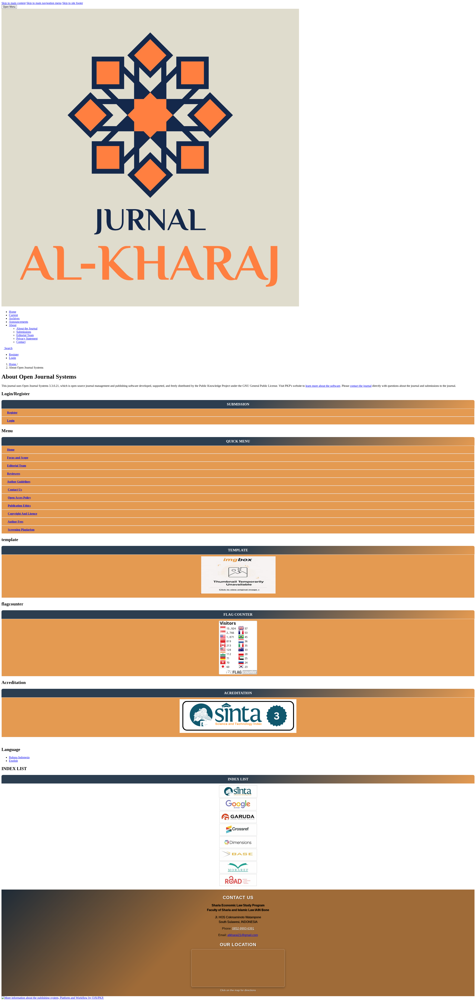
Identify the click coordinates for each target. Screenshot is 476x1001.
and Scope (21, 457)
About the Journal (26, 328)
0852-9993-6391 (243, 928)
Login (12, 357)
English (13, 760)
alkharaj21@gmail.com (242, 935)
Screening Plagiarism (21, 529)
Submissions (23, 331)
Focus (11, 457)
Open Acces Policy (19, 497)
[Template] (238, 592)
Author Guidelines (18, 481)
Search (8, 348)
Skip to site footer (72, 3)
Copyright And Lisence (22, 513)
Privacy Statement (27, 338)
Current (13, 315)
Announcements (18, 321)
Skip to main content (13, 3)
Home (12, 311)
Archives (14, 318)
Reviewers (13, 473)
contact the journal (361, 385)
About (12, 325)
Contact (20, 341)
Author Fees (15, 521)
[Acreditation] (238, 732)
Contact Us (15, 489)
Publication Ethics (19, 505)
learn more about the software (322, 385)
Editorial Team (25, 335)
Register (14, 354)
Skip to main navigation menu (44, 3)
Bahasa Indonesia (19, 757)
